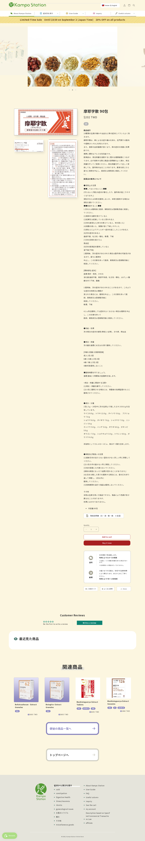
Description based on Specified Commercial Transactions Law (98, 816)
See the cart (91, 805)
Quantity (86, 525)
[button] (134, 5)
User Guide (90, 789)
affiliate (89, 823)
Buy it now (107, 543)
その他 (58, 820)
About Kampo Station (95, 785)
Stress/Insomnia (63, 801)
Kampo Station (71, 836)
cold (58, 789)
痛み (58, 816)
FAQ (87, 793)
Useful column (92, 797)
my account (91, 809)
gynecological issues (64, 809)
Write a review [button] (89, 623)
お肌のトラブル (62, 813)
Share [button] (124, 589)
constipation (61, 793)
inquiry (89, 801)
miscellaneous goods (65, 824)
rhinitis (59, 805)
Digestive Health (63, 797)
